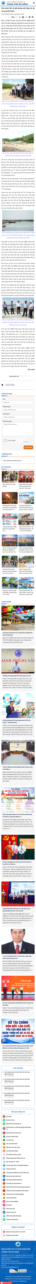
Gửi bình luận (28, 447)
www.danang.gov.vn (18, 1278)
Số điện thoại (7, 406)
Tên (4, 399)
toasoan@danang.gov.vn (12, 1267)
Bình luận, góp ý (7, 421)
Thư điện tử (6, 414)
